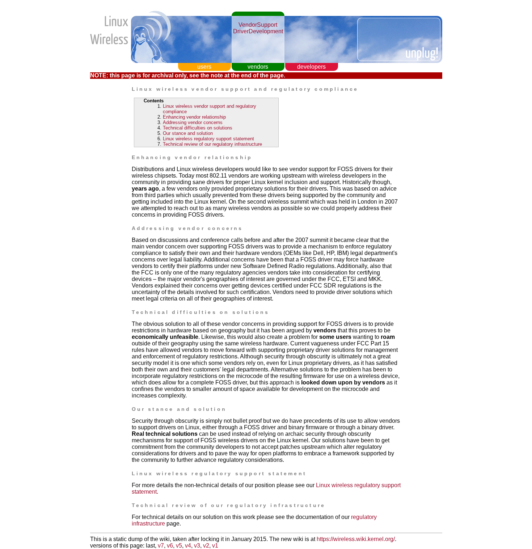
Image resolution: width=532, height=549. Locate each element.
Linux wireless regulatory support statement (208, 138)
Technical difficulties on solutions (197, 128)
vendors (258, 67)
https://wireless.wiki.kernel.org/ (356, 539)
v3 (197, 545)
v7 (161, 545)
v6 (170, 545)
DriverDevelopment (258, 31)
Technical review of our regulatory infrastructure (212, 144)
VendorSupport (257, 25)
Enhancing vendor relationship (194, 117)
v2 (206, 545)
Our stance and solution (188, 133)
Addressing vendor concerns (193, 122)
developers (311, 67)
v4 (188, 545)
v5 (179, 545)
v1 (215, 545)
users (204, 67)
